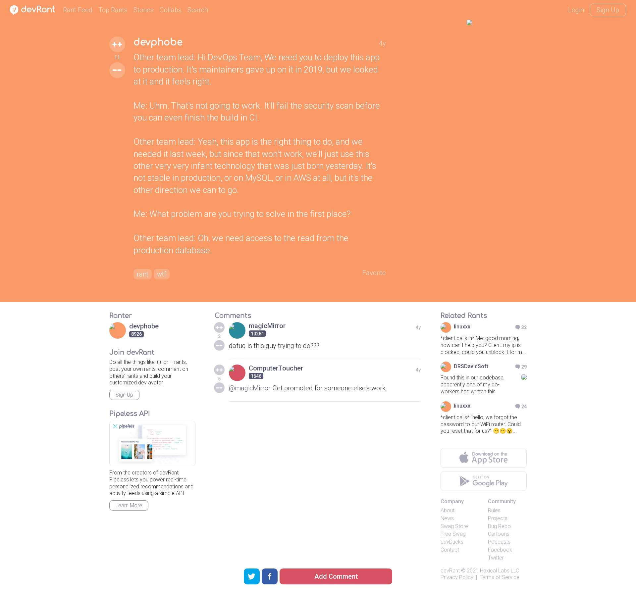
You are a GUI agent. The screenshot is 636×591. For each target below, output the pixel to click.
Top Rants (113, 10)
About (447, 510)
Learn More (129, 505)
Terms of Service (499, 577)
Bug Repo (499, 526)
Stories (143, 10)
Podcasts (499, 542)
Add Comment (336, 576)
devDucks (452, 542)
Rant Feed (77, 10)
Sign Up (608, 10)
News (447, 518)
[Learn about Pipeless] (152, 443)
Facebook (500, 550)
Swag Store (454, 526)
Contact (450, 550)
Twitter (496, 558)
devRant (450, 570)
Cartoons (498, 534)
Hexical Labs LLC (499, 570)
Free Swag (453, 534)
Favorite (374, 273)
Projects (497, 518)
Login (576, 10)
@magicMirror (250, 388)
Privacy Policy (457, 577)
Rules (494, 510)
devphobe (158, 42)
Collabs (171, 10)
